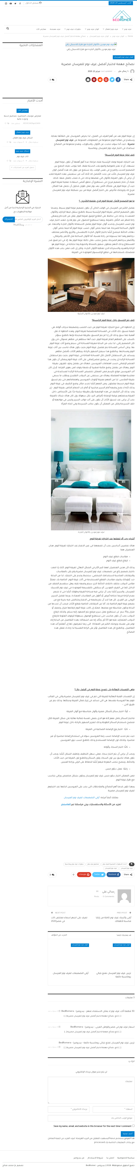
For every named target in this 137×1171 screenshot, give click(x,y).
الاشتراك (9, 219)
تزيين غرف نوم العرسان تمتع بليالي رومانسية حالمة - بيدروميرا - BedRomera (96, 1043)
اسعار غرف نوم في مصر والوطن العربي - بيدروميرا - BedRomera (102, 1027)
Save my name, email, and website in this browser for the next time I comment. (92, 1126)
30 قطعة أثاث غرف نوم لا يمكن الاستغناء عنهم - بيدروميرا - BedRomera (97, 1011)
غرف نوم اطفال (111, 29)
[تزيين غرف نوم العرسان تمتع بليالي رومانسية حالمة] (112, 956)
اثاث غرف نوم (22, 157)
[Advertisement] (50, 15)
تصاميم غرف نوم (93, 864)
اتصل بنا (110, 1158)
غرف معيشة (55, 29)
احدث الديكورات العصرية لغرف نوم (115, 864)
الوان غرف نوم (93, 29)
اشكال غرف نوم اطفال (23, 138)
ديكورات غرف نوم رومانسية (74, 864)
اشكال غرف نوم (22, 151)
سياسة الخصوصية (125, 1158)
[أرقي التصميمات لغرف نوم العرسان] (70, 956)
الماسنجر (66, 804)
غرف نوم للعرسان (111, 868)
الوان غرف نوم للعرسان (123, 57)
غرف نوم (127, 29)
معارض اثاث (41, 29)
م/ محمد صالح (9, 1166)
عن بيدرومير (79, 1158)
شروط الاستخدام (95, 1158)
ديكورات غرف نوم (74, 29)
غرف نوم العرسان (127, 868)
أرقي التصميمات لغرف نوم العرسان (82, 798)
